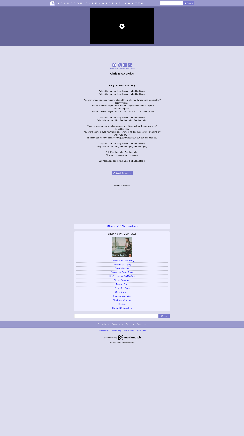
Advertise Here (103, 331)
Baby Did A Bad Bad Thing (122, 260)
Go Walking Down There (122, 272)
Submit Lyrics (103, 324)
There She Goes (122, 288)
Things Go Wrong (122, 280)
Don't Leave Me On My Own (122, 276)
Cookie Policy (129, 331)
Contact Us (141, 324)
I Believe (122, 304)
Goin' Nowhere (122, 292)
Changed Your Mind (122, 296)
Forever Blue (122, 284)
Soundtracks (117, 324)
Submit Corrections (123, 173)
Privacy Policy (116, 331)
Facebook (130, 324)
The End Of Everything (122, 308)
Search (190, 3)
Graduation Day (122, 268)
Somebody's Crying (122, 264)
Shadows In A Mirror (122, 300)
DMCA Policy (141, 331)
